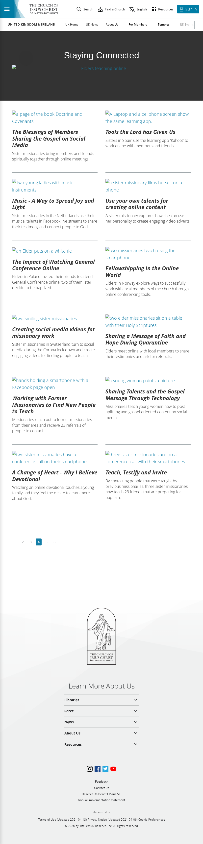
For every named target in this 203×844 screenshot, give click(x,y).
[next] (62, 542)
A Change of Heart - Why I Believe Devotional (54, 475)
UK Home (71, 24)
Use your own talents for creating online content (136, 204)
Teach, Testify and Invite (136, 472)
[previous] (15, 542)
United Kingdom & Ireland (31, 24)
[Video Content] (101, 68)
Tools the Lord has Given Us (140, 131)
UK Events (187, 24)
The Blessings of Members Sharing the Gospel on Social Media (48, 138)
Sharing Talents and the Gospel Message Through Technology (145, 394)
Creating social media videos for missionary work (53, 332)
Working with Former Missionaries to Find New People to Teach (54, 404)
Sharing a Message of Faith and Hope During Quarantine (145, 339)
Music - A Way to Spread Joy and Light (53, 204)
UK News (92, 24)
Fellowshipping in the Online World (142, 271)
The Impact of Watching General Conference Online (53, 265)
